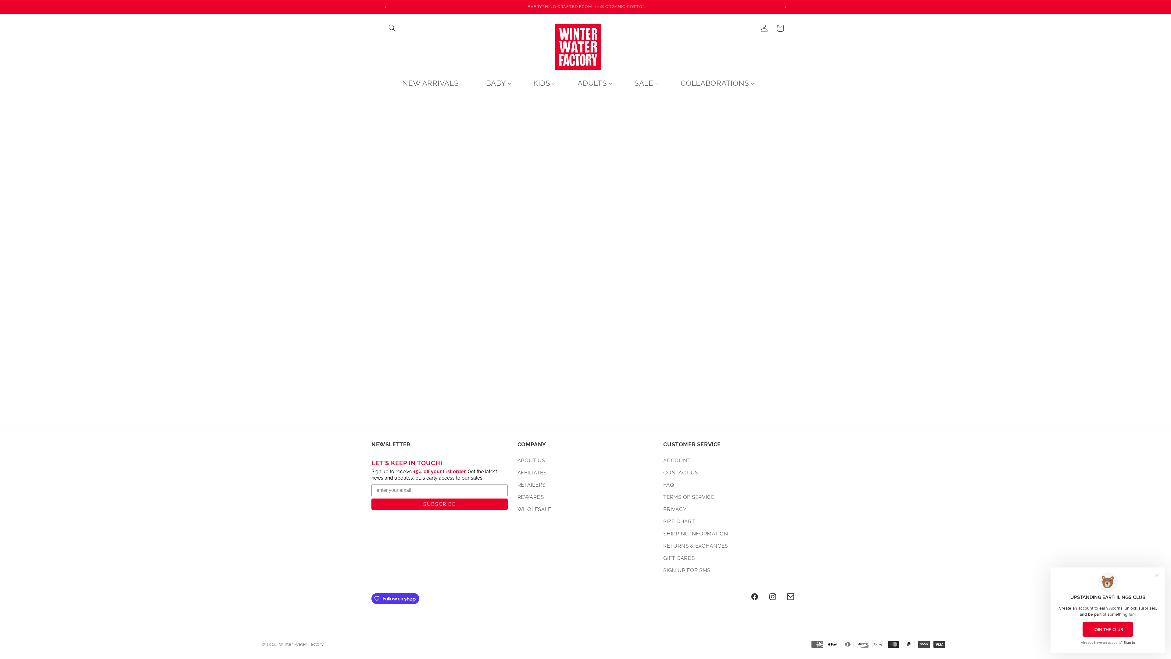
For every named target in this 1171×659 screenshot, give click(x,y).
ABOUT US (531, 460)
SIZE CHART (679, 521)
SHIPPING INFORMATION (695, 534)
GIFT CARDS (679, 558)
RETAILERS (531, 485)
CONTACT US (680, 473)
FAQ (668, 485)
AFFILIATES (532, 473)
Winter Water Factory (301, 644)
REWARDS (530, 497)
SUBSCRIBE (439, 504)
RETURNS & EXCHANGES (695, 546)
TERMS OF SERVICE (688, 497)
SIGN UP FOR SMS (687, 570)
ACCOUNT (676, 460)
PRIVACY (674, 509)
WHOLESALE (534, 509)
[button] (392, 28)
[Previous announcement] (385, 7)
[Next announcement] (785, 7)
